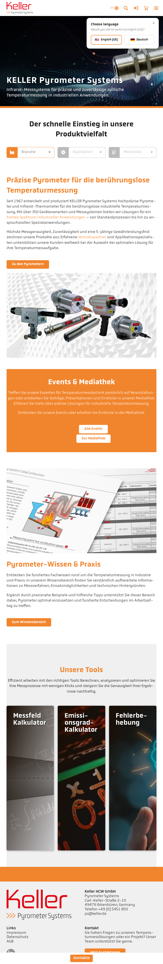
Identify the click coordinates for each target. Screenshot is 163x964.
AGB (10, 942)
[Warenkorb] (146, 8)
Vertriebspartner (92, 237)
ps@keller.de (96, 914)
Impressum (16, 933)
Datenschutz (17, 937)
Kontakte (81, 958)
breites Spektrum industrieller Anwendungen (46, 217)
